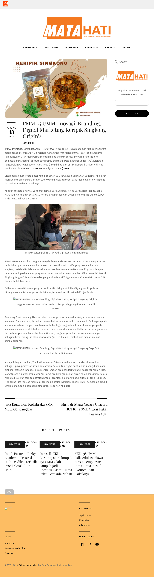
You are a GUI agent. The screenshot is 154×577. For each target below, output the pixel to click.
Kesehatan (84, 520)
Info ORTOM (51, 47)
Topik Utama (85, 515)
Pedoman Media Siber (15, 548)
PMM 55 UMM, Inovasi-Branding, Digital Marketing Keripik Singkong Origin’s (64, 129)
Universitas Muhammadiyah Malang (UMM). (45, 168)
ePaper (127, 47)
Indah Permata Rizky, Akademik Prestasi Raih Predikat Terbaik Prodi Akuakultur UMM (21, 461)
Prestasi (110, 47)
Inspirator (71, 47)
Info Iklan (9, 543)
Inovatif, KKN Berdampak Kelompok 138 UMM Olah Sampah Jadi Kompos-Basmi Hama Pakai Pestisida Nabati (56, 463)
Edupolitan (30, 47)
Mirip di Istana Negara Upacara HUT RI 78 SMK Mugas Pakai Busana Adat (84, 409)
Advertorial (84, 525)
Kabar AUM (91, 47)
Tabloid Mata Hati (27, 565)
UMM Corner (29, 143)
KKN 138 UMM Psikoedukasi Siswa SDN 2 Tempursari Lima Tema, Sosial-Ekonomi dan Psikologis (88, 463)
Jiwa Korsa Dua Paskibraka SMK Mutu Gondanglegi (28, 406)
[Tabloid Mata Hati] (77, 37)
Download (9, 553)
